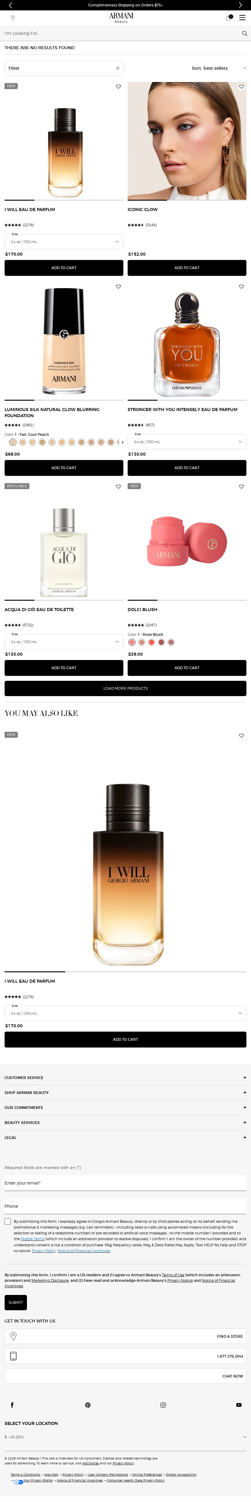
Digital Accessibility (181, 1474)
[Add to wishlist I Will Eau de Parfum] (118, 87)
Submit (16, 1302)
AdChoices (90, 1463)
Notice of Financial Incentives (80, 1480)
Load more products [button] (125, 688)
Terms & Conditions (25, 1474)
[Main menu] (242, 17)
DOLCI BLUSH (142, 610)
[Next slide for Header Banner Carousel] (240, 5)
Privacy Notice (180, 1280)
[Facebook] (12, 1405)
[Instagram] (163, 1405)
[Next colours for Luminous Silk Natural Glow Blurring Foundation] (123, 442)
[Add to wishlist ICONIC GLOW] (241, 87)
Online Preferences (147, 1474)
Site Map (51, 1474)
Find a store (230, 1336)
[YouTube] (238, 1405)
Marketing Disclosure (50, 1280)
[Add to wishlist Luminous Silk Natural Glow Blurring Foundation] (118, 287)
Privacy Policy (123, 1463)
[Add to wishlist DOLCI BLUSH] (241, 487)
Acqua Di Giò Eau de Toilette (39, 610)
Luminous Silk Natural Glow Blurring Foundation (52, 413)
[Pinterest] (88, 1405)
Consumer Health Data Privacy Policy (135, 1480)
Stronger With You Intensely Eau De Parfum (183, 410)
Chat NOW (233, 1376)
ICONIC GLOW (143, 210)
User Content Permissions (108, 1474)
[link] (228, 18)
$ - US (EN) (14, 1437)
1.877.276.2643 (230, 1356)
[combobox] (123, 33)
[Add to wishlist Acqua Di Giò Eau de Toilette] (118, 487)
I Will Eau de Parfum (30, 210)
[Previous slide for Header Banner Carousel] (10, 5)
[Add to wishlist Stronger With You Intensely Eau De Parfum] (241, 287)
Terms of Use (173, 1275)
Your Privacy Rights (38, 1480)
